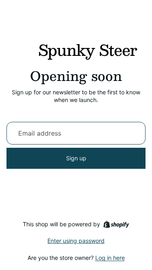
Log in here (110, 257)
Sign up (76, 158)
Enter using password (76, 240)
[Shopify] (116, 224)
